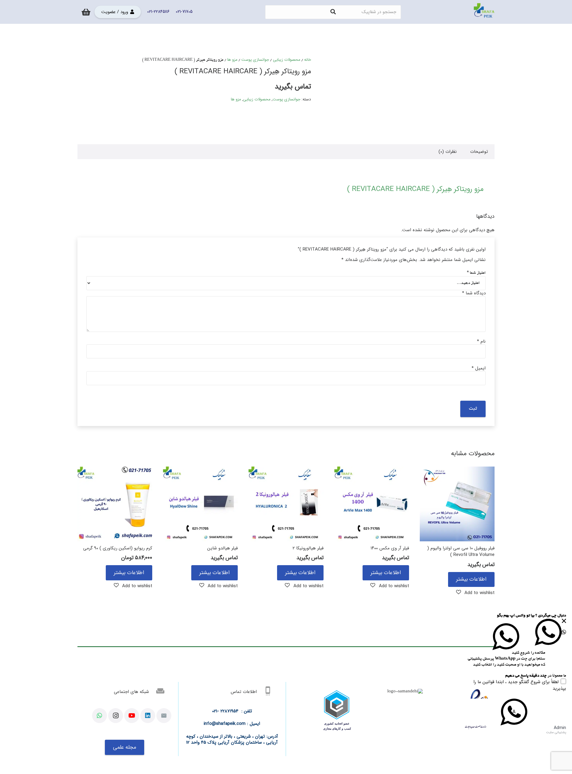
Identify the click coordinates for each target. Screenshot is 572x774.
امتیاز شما (476, 273)
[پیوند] (484, 11)
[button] (475, 592)
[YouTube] (131, 715)
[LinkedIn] (147, 715)
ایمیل (479, 368)
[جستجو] (333, 12)
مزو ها (232, 60)
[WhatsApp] (99, 715)
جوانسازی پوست (255, 60)
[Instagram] (115, 715)
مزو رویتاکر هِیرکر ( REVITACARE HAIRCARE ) (415, 189)
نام (481, 341)
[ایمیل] (163, 715)
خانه (307, 60)
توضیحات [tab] (479, 151)
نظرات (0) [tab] (448, 151)
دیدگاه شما (474, 293)
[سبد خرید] (85, 12)
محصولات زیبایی (286, 60)
